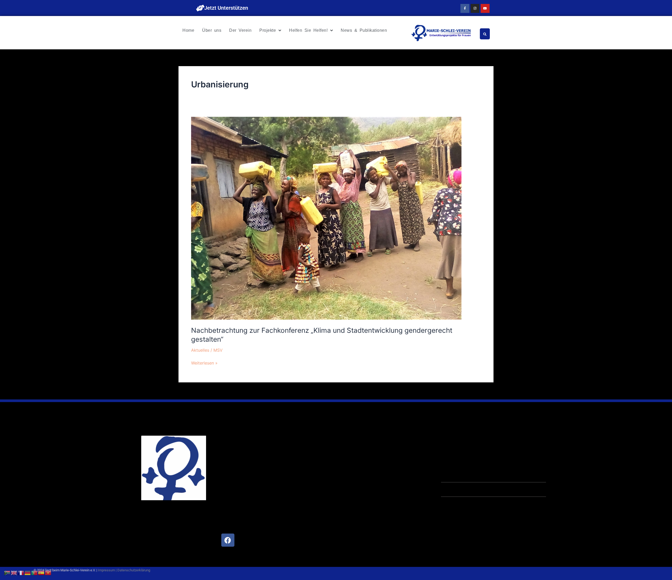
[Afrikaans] (7, 572)
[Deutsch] (27, 572)
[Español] (41, 572)
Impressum (106, 570)
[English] (14, 572)
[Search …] (485, 33)
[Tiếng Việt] (48, 572)
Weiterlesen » (204, 363)
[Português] (34, 572)
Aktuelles (200, 350)
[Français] (21, 572)
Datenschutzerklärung (133, 570)
